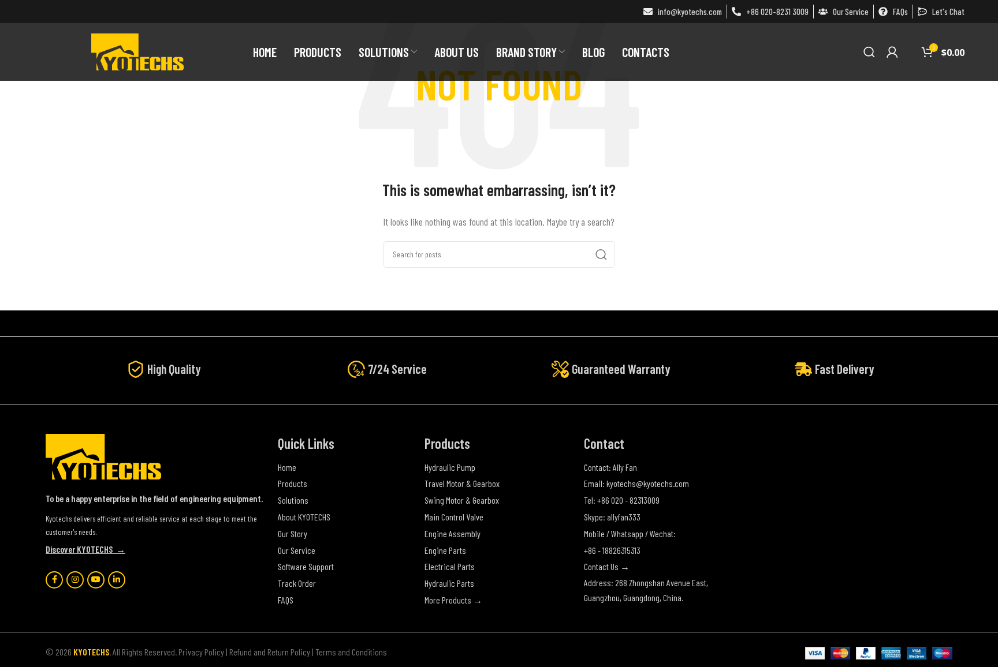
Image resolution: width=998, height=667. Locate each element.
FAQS (285, 599)
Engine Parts (445, 550)
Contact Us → (607, 566)
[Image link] (103, 455)
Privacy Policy (201, 651)
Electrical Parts (449, 566)
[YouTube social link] (96, 580)
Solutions (293, 499)
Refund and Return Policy (269, 651)
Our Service (296, 550)
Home (287, 467)
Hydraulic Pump (449, 467)
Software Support (306, 566)
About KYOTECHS (304, 516)
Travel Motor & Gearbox (462, 483)
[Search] (869, 51)
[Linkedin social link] (116, 580)
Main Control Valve (453, 516)
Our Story (292, 533)
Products (292, 483)
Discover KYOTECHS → (85, 549)
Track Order (297, 583)
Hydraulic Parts (449, 583)
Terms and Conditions (351, 651)
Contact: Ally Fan (610, 467)
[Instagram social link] (75, 580)
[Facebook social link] (54, 580)
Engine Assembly (452, 533)
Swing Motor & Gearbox (461, 499)
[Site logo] (137, 50)
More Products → (453, 599)
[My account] (892, 51)
